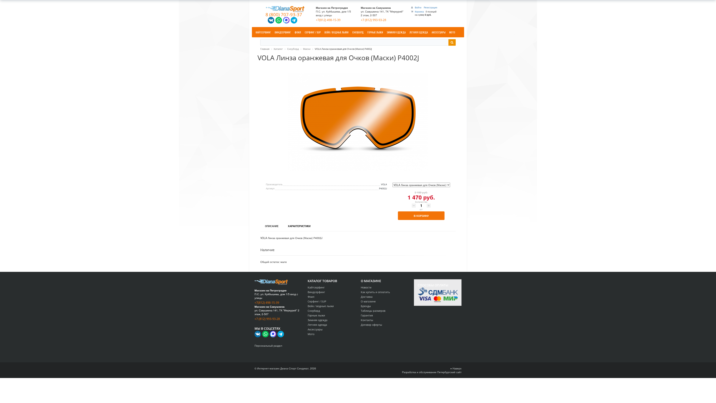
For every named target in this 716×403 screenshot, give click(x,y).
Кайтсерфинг (316, 287)
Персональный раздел (268, 345)
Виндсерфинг (316, 292)
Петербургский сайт (449, 372)
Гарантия (367, 315)
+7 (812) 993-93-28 (373, 20)
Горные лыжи (316, 315)
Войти (418, 7)
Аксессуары (315, 329)
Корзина (419, 11)
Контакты (367, 320)
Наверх (456, 368)
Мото (311, 334)
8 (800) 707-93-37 (284, 14)
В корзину (421, 216)
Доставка (367, 297)
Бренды (366, 306)
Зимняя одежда (317, 320)
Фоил (311, 297)
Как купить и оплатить (375, 292)
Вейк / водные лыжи (321, 306)
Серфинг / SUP (317, 301)
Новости (366, 287)
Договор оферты (371, 325)
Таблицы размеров (373, 311)
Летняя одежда (317, 325)
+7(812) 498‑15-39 (328, 20)
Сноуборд (314, 311)
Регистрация (430, 7)
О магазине (368, 301)
